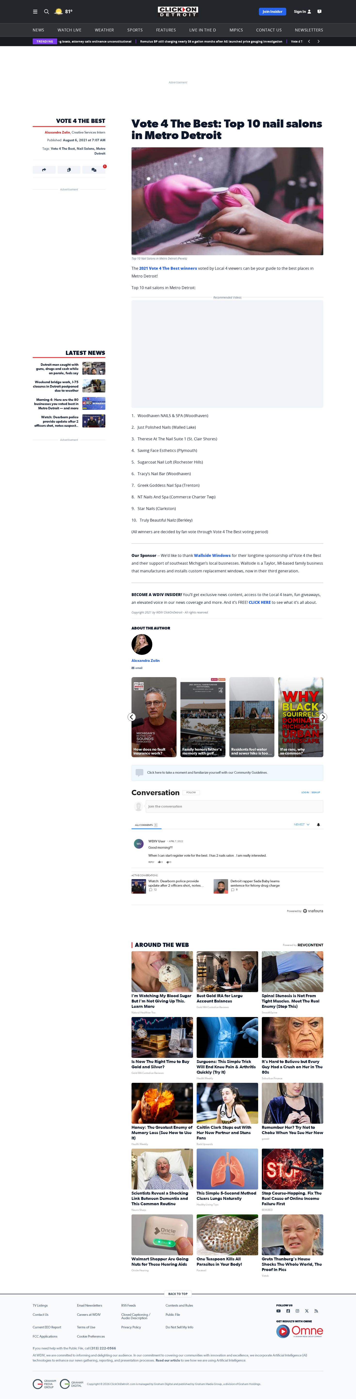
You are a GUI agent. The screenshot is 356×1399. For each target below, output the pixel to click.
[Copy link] (69, 170)
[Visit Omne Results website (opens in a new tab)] (299, 1331)
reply (151, 862)
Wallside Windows (212, 555)
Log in (305, 792)
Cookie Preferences (91, 1336)
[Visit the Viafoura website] (313, 911)
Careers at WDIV (89, 1315)
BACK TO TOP (178, 1294)
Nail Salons (85, 148)
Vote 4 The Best (80, 121)
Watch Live (70, 30)
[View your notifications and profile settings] (318, 824)
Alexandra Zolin (57, 132)
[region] (227, 852)
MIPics (236, 30)
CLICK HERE (260, 602)
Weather (104, 30)
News (38, 30)
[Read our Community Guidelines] (139, 773)
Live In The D (202, 30)
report (316, 862)
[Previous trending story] (309, 41)
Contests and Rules (179, 1305)
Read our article (168, 1360)
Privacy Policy (131, 1327)
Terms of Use (86, 1327)
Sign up (315, 792)
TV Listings (40, 1305)
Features (166, 30)
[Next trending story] (318, 41)
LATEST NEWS (85, 353)
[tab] (147, 825)
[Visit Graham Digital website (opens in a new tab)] (71, 1384)
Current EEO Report (47, 1327)
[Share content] (44, 170)
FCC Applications (45, 1336)
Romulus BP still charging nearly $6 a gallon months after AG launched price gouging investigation (174, 41)
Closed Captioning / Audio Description (135, 1316)
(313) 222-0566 (103, 1348)
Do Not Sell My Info (179, 1327)
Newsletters (309, 30)
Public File (173, 1315)
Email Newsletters (89, 1305)
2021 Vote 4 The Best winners (168, 268)
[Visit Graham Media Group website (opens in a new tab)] (44, 1384)
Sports (135, 30)
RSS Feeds (128, 1305)
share (305, 862)
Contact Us (269, 30)
